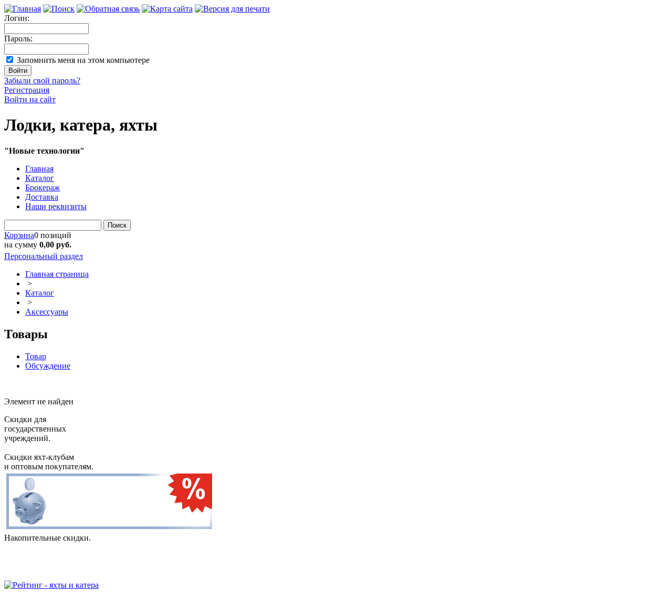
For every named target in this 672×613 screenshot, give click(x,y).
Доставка (41, 196)
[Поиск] (59, 8)
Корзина (19, 235)
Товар (35, 356)
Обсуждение (47, 365)
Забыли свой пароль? (42, 80)
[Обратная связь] (108, 8)
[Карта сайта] (167, 8)
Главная (39, 168)
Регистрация (26, 89)
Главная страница (57, 274)
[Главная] (22, 8)
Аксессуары (46, 311)
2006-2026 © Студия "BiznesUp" (61, 603)
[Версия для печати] (232, 8)
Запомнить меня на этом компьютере (83, 60)
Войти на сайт (30, 99)
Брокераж (42, 187)
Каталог (39, 178)
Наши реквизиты (56, 206)
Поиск (117, 225)
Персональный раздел (43, 256)
